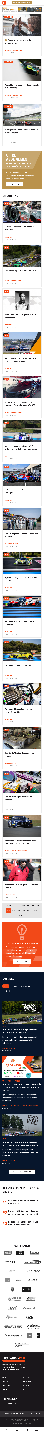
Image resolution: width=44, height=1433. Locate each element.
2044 (13, 910)
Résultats (27, 1381)
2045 (18, 910)
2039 (23, 905)
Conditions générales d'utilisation (17, 1419)
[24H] (7, 1429)
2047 (28, 910)
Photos (26, 1386)
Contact (35, 1419)
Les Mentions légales (19, 1421)
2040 (28, 905)
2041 (33, 905)
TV (24, 1390)
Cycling (7, 991)
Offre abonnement (23, 3)
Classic (14, 986)
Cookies (32, 1421)
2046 (23, 910)
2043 (9, 910)
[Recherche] (27, 1429)
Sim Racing (25, 986)
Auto (6, 986)
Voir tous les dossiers (22, 1172)
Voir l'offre (14, 184)
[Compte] (17, 1429)
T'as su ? (26, 1377)
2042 (37, 905)
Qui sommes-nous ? (10, 1403)
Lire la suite (22, 961)
